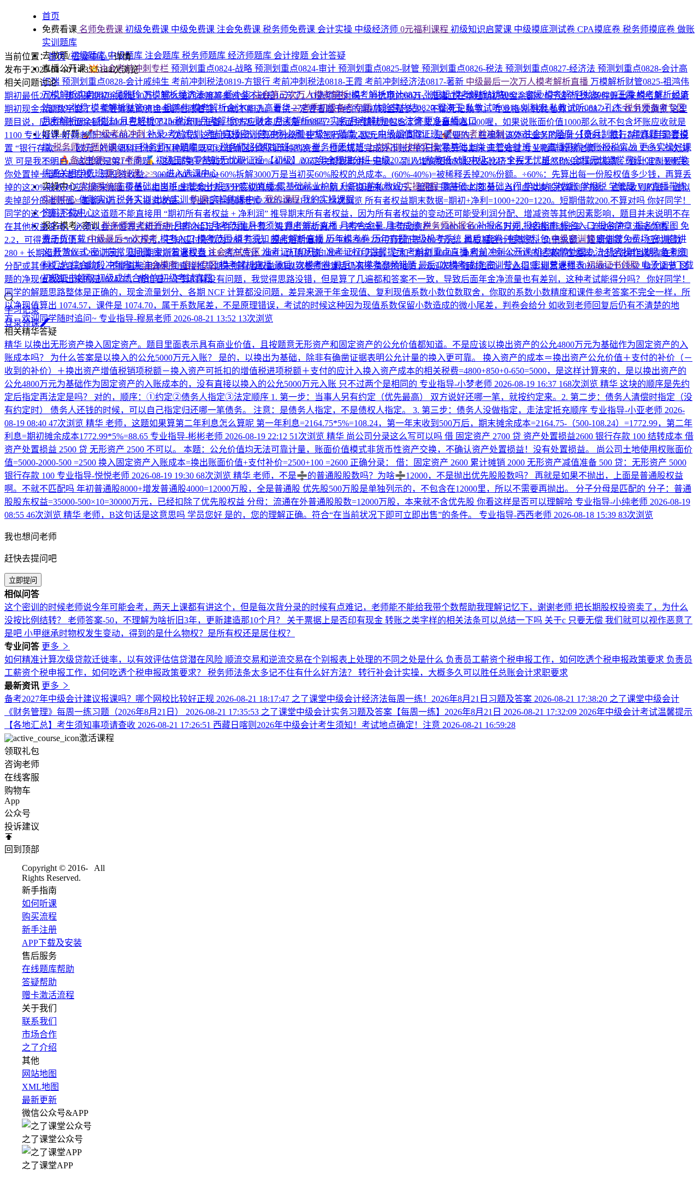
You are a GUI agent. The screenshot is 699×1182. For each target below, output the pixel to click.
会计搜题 (292, 55)
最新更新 (39, 1100)
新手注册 (39, 929)
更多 (51, 646)
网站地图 (39, 1073)
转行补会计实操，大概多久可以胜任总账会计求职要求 (463, 672)
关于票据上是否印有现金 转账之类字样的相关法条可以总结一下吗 (415, 620)
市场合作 (39, 1034)
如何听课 (39, 903)
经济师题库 (251, 55)
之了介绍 (39, 1047)
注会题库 (163, 55)
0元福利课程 (425, 29)
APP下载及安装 (52, 942)
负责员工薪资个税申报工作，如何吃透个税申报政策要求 (556, 659)
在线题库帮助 (48, 969)
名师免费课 (101, 29)
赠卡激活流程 (48, 995)
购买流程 (39, 916)
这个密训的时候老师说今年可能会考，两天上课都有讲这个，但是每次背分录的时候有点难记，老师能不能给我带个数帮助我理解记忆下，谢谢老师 (289, 607)
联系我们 (39, 1021)
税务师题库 (205, 55)
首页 (57, 56)
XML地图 (40, 1086)
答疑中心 (90, 56)
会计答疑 (328, 55)
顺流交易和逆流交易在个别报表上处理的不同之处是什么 (335, 659)
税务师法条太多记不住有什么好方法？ (283, 672)
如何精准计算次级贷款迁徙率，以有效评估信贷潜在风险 (114, 659)
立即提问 (23, 580)
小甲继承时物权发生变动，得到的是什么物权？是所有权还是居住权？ (159, 633)
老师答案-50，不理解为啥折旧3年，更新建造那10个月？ (177, 620)
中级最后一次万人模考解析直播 (528, 81)
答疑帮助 (39, 982)
